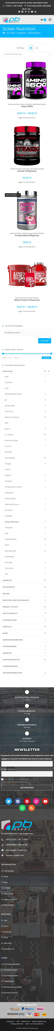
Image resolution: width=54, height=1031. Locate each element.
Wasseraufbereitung (12, 673)
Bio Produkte (9, 587)
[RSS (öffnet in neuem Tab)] (35, 12)
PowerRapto (9, 557)
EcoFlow (8, 446)
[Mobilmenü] (49, 20)
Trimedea (9, 527)
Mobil (5, 633)
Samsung (9, 411)
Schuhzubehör (9, 646)
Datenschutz (25, 1021)
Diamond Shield (11, 440)
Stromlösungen (10, 666)
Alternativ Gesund (12, 417)
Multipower (9, 493)
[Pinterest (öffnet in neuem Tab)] (25, 12)
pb (6, 400)
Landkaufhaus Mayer (13, 487)
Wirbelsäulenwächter (13, 394)
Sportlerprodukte (39, 104)
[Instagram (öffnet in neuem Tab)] (28, 12)
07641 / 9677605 (14, 6)
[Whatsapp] (22, 808)
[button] (50, 73)
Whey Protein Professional (27, 300)
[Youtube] (45, 801)
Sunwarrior (9, 568)
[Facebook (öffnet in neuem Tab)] (22, 12)
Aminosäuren (13, 104)
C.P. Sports (9, 435)
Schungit (8, 562)
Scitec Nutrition (34, 33)
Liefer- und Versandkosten (34, 1024)
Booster (26, 169)
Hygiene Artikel (10, 620)
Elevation (8, 452)
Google (8, 464)
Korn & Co (7, 627)
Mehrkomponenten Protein (33, 233)
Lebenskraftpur (11, 539)
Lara (6, 388)
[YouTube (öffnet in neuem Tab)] (32, 12)
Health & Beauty (10, 613)
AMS (6, 423)
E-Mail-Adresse (8, 769)
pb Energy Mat (10, 551)
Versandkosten (28, 118)
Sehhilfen (7, 653)
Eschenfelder (10, 458)
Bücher (6, 594)
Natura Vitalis (10, 498)
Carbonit (8, 382)
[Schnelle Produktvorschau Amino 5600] (50, 66)
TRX (6, 574)
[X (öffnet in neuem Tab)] (19, 12)
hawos (7, 469)
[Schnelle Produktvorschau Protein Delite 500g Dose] (50, 195)
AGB (18, 1021)
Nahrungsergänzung (13, 640)
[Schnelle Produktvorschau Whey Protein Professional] (50, 259)
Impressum (10, 1021)
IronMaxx (8, 481)
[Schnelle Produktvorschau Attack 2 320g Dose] (50, 130)
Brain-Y (8, 429)
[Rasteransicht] (31, 48)
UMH (6, 533)
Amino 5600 (27, 106)
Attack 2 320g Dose (26, 171)
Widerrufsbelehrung (39, 1021)
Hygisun (8, 475)
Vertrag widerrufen (17, 1024)
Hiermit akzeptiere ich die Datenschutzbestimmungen (14, 780)
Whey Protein (33, 298)
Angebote (7, 580)
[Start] (4, 33)
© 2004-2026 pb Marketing (27, 1028)
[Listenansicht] (37, 48)
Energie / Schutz (10, 607)
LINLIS (7, 545)
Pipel (6, 376)
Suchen (44, 341)
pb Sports (8, 510)
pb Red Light (10, 406)
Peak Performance (12, 504)
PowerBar (8, 516)
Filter (46, 358)
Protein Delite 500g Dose (27, 235)
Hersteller (7, 371)
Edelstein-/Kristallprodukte (16, 600)
